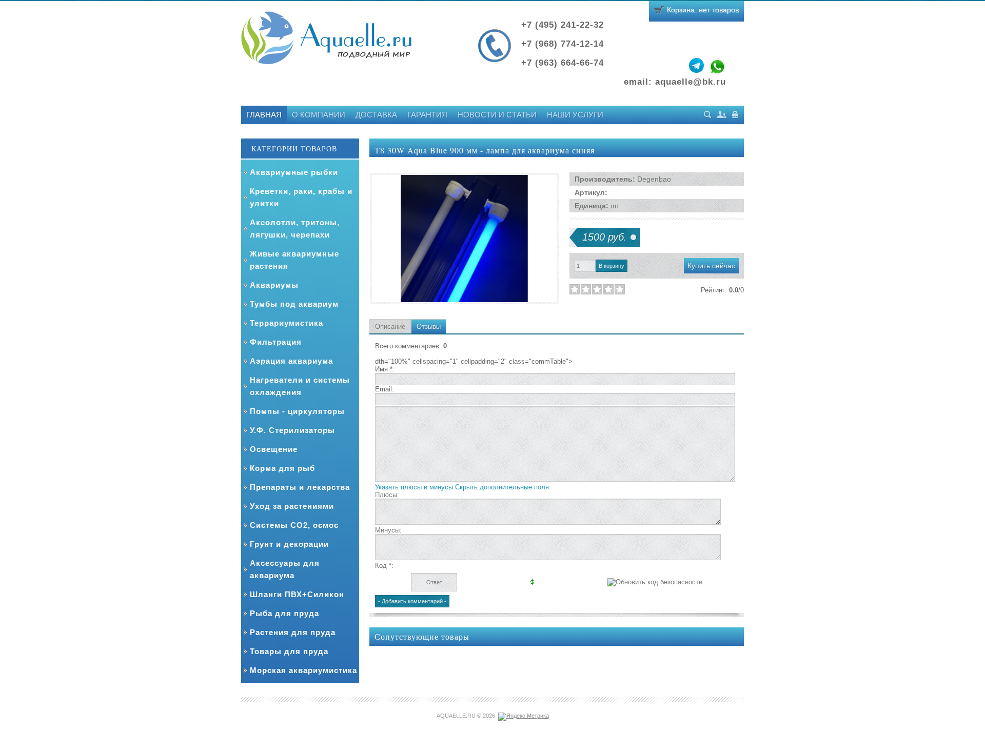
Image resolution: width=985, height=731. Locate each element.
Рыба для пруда (284, 613)
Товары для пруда (289, 651)
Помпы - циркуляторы (297, 411)
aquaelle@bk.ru (690, 82)
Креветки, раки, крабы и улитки (301, 197)
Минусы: (388, 530)
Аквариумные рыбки (294, 172)
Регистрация (722, 114)
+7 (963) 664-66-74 (562, 63)
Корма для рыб (282, 468)
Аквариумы (274, 285)
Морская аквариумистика (303, 670)
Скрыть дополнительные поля (502, 487)
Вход (735, 114)
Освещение (274, 449)
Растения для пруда (293, 632)
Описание (390, 326)
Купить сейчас (711, 266)
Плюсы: (387, 495)
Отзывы (429, 326)
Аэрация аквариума (291, 361)
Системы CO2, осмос (294, 525)
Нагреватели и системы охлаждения (300, 386)
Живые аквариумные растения (294, 259)
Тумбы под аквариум (294, 304)
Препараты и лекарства (300, 487)
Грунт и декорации (289, 544)
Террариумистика (286, 323)
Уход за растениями (292, 506)
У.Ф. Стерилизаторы (292, 430)
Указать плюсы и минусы (414, 487)
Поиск (708, 114)
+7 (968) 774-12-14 (562, 44)
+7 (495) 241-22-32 (562, 25)
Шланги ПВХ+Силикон (297, 594)
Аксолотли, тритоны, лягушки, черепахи (295, 228)
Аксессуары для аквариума (285, 569)
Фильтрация (276, 342)
